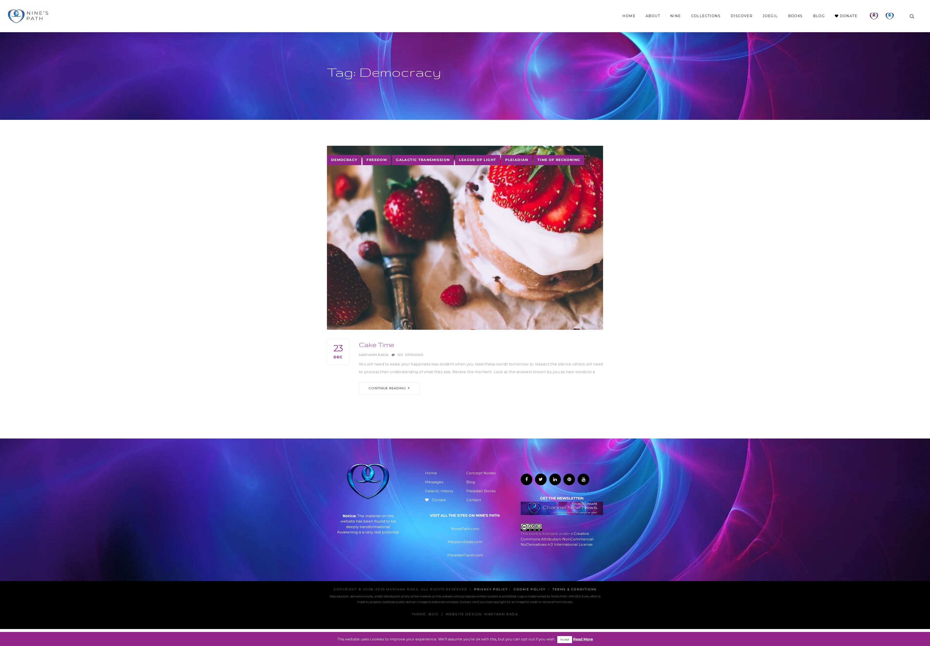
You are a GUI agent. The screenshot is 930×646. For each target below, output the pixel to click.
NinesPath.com (465, 528)
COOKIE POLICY (529, 589)
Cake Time (376, 344)
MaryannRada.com (465, 541)
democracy (344, 160)
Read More (583, 639)
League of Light (477, 160)
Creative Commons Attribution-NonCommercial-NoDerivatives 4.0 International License (558, 539)
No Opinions (410, 355)
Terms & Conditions (574, 589)
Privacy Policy (491, 589)
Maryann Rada (373, 355)
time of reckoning (558, 160)
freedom (376, 160)
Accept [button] (564, 639)
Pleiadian (516, 160)
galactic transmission (423, 160)
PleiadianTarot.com (465, 555)
